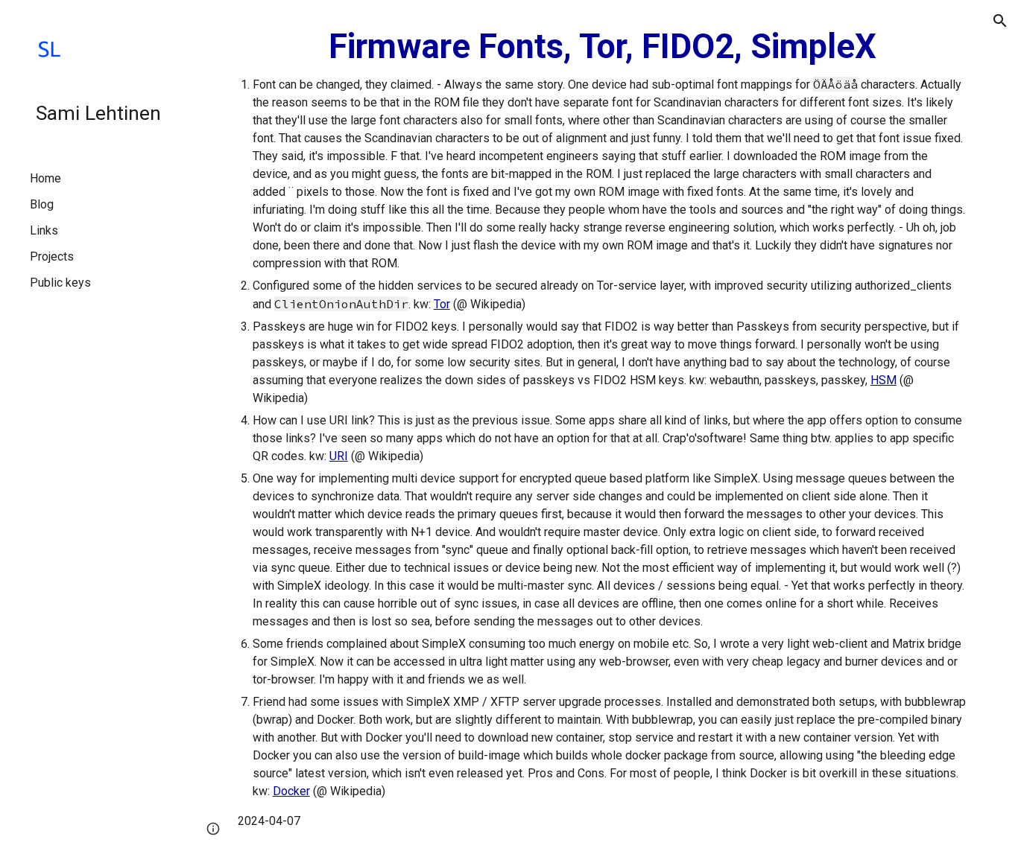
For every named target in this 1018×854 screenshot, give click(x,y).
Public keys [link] (60, 282)
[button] (1000, 21)
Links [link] (44, 230)
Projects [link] (52, 256)
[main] (602, 427)
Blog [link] (42, 204)
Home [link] (45, 178)
